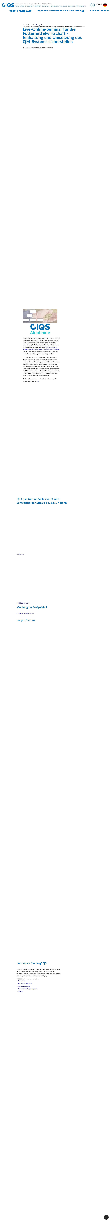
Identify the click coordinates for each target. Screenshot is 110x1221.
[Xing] (56, 808)
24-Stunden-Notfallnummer (25, 613)
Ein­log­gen (99, 4)
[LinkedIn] (56, 884)
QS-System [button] (45, 6)
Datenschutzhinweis (6, 1220)
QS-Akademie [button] (37, 3)
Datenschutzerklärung (25, 983)
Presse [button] (21, 3)
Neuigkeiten (40, 25)
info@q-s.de (20, 554)
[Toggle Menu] (106, 1217)
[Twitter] (34, 656)
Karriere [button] (26, 3)
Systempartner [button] (54, 6)
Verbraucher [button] (63, 6)
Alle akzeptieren (3, 1215)
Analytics (3, 1146)
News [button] (17, 3)
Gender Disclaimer (24, 986)
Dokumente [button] (71, 6)
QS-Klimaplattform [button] (46, 3)
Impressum (21, 981)
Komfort (2, 1188)
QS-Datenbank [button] (81, 6)
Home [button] (17, 6)
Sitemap (20, 991)
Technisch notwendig (3, 1127)
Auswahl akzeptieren (3, 1212)
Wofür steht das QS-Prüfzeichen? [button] (30, 6)
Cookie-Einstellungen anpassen (28, 988)
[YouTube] (56, 732)
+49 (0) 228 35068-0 (22, 603)
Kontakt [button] (31, 3)
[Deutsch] (105, 5)
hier (38, 381)
